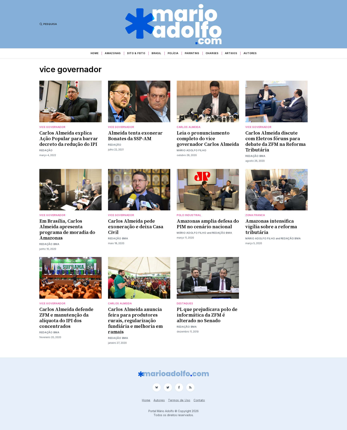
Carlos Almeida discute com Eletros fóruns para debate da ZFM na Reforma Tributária (275, 141)
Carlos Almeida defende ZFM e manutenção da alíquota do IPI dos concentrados (66, 318)
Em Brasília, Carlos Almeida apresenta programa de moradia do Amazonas (67, 229)
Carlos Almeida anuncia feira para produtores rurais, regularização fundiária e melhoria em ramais (135, 321)
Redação (46, 150)
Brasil (156, 53)
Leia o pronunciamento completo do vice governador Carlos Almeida (208, 138)
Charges (212, 53)
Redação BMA (255, 155)
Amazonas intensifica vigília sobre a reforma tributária (271, 227)
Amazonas (113, 53)
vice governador (52, 127)
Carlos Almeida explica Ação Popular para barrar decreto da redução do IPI (68, 138)
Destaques (185, 303)
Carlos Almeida (189, 127)
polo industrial (189, 215)
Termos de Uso (179, 400)
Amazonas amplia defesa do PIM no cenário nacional (208, 224)
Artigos (231, 53)
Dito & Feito (136, 53)
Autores (250, 53)
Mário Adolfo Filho (191, 150)
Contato (199, 400)
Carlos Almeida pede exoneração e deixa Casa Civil (135, 227)
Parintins (192, 53)
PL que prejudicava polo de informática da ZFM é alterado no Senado (207, 315)
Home (95, 53)
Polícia (173, 53)
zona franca (255, 215)
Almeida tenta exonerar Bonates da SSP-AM (135, 136)
